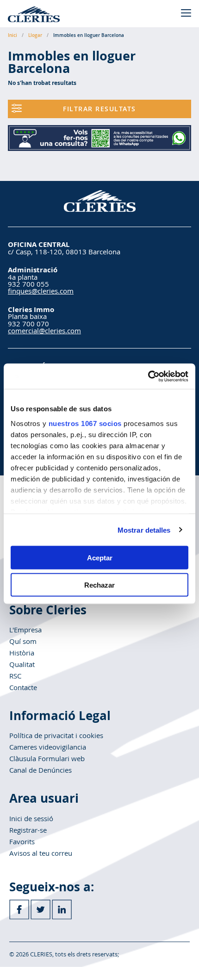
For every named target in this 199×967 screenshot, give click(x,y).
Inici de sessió (31, 818)
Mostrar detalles (144, 530)
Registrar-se (28, 830)
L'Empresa (25, 629)
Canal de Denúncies (40, 770)
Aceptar (99, 558)
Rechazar (99, 585)
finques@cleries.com (41, 290)
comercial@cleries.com (44, 330)
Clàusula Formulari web (47, 758)
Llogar (35, 35)
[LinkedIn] (62, 909)
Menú (186, 13)
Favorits (22, 841)
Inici (12, 35)
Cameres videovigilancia (47, 746)
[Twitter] (40, 909)
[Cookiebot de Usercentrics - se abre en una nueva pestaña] (147, 376)
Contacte (23, 687)
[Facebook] (19, 909)
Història (21, 652)
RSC (15, 675)
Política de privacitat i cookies (56, 735)
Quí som (23, 641)
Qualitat (22, 664)
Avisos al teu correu (40, 853)
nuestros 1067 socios (85, 423)
